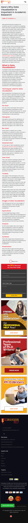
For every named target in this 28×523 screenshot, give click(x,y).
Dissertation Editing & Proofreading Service (12, 447)
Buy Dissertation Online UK (8, 439)
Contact (3, 458)
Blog (2, 456)
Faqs (2, 461)
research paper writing (8, 56)
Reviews (3, 466)
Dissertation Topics (6, 472)
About (2, 453)
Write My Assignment (6, 444)
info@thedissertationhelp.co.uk (10, 430)
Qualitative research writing (9, 146)
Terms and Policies (21, 506)
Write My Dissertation (6, 442)
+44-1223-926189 (6, 428)
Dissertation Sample (6, 474)
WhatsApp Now (8, 506)
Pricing (3, 463)
